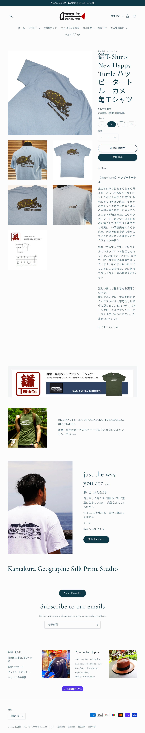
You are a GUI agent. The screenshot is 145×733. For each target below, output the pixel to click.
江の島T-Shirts (96, 539)
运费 (122, 113)
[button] (11, 16)
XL (132, 125)
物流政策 (81, 727)
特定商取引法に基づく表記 (20, 660)
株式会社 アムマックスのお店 (27, 727)
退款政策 (61, 727)
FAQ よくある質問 (17, 677)
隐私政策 (71, 727)
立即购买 (118, 157)
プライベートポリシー (19, 672)
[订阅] (97, 625)
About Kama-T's (72, 593)
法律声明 (92, 727)
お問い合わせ (14, 652)
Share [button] (103, 168)
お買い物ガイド (15, 667)
